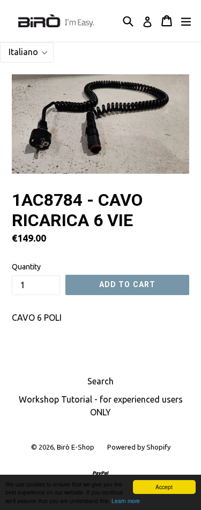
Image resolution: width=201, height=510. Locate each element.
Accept (164, 487)
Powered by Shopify (138, 447)
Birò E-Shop (75, 447)
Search (100, 381)
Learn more (125, 501)
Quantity (26, 266)
